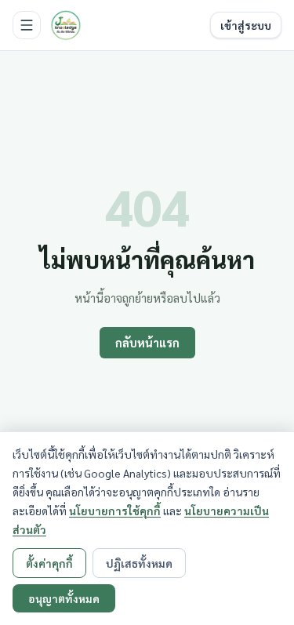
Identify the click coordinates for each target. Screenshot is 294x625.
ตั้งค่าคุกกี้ (49, 563)
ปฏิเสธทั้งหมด (139, 563)
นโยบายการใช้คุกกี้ (115, 510)
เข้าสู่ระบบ (245, 25)
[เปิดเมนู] (27, 25)
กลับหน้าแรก (147, 343)
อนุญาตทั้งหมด (64, 598)
